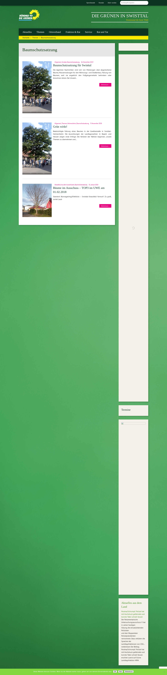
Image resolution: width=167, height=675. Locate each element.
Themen (40, 32)
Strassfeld (58, 185)
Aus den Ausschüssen (67, 185)
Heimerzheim (71, 123)
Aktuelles (27, 32)
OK (115, 671)
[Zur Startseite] (29, 20)
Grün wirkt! (60, 126)
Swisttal (64, 62)
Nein (120, 671)
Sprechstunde (90, 3)
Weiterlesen (129, 671)
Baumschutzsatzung (73, 62)
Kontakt (101, 3)
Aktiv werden (112, 3)
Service (88, 32)
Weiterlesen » (105, 85)
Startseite (25, 37)
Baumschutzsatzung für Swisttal (72, 65)
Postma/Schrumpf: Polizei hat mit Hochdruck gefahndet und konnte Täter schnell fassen (133, 614)
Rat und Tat (102, 32)
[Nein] (164, 672)
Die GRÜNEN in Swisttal (120, 15)
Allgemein (58, 62)
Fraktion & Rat (73, 32)
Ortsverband (55, 32)
